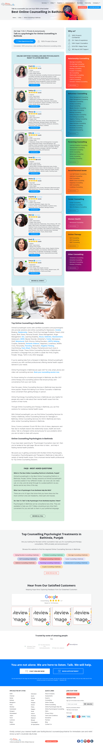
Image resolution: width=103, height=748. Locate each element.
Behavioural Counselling (76, 154)
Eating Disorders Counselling (78, 114)
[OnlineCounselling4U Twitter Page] (81, 741)
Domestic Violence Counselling (78, 81)
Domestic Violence (32, 343)
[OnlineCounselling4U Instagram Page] (85, 741)
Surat (11, 717)
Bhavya (31, 112)
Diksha (31, 178)
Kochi (32, 696)
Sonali (31, 157)
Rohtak (33, 698)
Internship (88, 3)
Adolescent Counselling (76, 149)
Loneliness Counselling (76, 187)
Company (96, 3)
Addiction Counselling (76, 176)
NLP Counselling (74, 238)
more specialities (51, 573)
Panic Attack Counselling (77, 110)
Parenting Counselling (76, 158)
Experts (59, 3)
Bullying (56, 341)
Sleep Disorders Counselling (78, 123)
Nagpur (33, 709)
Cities (52, 3)
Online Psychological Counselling (54, 709)
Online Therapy (49, 702)
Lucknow (12, 720)
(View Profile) (38, 66)
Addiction (47, 337)
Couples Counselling (75, 70)
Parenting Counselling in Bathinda (50, 563)
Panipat (33, 702)
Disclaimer (48, 717)
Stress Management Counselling (79, 97)
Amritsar (33, 715)
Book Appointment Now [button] (25, 41)
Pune (11, 704)
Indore (33, 713)
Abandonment (57, 337)
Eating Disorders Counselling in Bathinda (27, 555)
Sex (23, 337)
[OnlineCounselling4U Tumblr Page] (91, 741)
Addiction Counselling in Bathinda (24, 563)
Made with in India (51, 741)
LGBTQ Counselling (75, 79)
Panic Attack (25, 348)
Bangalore (12, 702)
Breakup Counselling (75, 68)
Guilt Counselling (74, 185)
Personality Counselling (76, 125)
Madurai (33, 718)
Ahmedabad (13, 713)
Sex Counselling (74, 73)
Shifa (30, 133)
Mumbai (12, 707)
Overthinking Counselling (77, 117)
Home (14, 17)
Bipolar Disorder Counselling (78, 108)
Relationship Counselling (77, 75)
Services (44, 3)
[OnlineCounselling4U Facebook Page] (78, 741)
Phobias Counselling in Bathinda (53, 555)
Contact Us (83, 7)
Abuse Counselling (75, 106)
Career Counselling (75, 202)
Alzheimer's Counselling (76, 258)
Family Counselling (75, 156)
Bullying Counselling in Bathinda (50, 559)
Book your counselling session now (46, 372)
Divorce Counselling (75, 77)
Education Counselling (76, 205)
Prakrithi (31, 197)
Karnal (33, 705)
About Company (50, 693)
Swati (30, 239)
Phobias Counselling (75, 264)
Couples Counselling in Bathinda (51, 567)
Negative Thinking (47, 346)
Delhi (11, 693)
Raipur (11, 722)
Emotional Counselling (76, 127)
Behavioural (20, 341)
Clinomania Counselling (76, 130)
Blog (46, 722)
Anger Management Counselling (79, 99)
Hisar (32, 700)
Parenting (28, 346)
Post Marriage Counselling (77, 66)
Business (80, 3)
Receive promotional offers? (73, 707)
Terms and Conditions (51, 715)
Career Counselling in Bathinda (74, 559)
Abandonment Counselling (77, 147)
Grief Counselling (74, 178)
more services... (73, 85)
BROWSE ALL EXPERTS (37, 281)
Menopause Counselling (76, 222)
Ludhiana (12, 724)
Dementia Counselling (76, 260)
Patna (32, 707)
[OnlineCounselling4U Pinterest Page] (88, 741)
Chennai (12, 696)
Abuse (41, 337)
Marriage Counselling (76, 62)
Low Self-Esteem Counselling (78, 174)
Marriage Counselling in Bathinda (77, 555)
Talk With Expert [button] (34, 85)
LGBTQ (50, 341)
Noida (11, 698)
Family (48, 339)
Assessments (70, 3)
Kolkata (12, 700)
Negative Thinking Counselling (78, 119)
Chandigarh (34, 722)
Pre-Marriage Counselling (77, 64)
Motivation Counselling (76, 262)
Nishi (30, 215)
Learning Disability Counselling (78, 145)
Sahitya (31, 90)
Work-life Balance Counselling (78, 207)
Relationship (22, 332)
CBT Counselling (74, 240)
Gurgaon (12, 711)
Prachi (31, 66)
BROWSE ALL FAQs (37, 516)
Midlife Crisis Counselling (77, 180)
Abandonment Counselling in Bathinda (76, 563)
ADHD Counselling (75, 152)
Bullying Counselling (75, 112)
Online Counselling (50, 704)
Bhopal (33, 720)
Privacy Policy (49, 713)
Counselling (48, 700)
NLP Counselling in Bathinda (27, 559)
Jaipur (11, 715)
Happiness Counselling (76, 182)
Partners (47, 720)
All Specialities (35, 724)
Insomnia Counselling (76, 121)
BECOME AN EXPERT (95, 7)
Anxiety (58, 330)
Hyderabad (13, 709)
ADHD (22, 339)
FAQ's (46, 711)
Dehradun (33, 694)
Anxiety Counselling (75, 103)
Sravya (31, 260)
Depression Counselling (76, 101)
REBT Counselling (75, 242)
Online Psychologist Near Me (53, 707)
